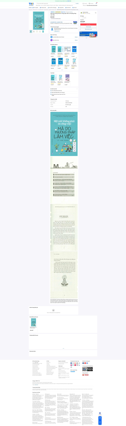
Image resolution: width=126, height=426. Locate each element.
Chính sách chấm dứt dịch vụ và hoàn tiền (63, 375)
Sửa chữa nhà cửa (61, 411)
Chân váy (51, 396)
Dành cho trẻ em (36, 406)
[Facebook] (83, 363)
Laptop (65, 408)
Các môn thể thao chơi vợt (87, 405)
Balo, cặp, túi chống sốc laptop (63, 395)
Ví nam (46, 422)
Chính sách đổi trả (35, 370)
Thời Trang (77, 395)
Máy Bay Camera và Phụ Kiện (87, 415)
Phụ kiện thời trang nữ (60, 398)
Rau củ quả (35, 403)
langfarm (36, 389)
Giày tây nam (51, 413)
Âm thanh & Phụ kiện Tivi (85, 395)
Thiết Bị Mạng (62, 407)
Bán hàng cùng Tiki (61, 363)
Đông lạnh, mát (38, 404)
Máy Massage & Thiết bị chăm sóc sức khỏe (38, 417)
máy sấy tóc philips (88, 419)
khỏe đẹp (48, 5)
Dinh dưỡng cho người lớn (37, 398)
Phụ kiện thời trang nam (62, 399)
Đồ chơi (41, 395)
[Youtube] (85, 363)
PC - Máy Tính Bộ (61, 408)
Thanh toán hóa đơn (72, 412)
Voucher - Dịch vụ (73, 411)
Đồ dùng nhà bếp (34, 423)
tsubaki (45, 389)
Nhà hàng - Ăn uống (74, 414)
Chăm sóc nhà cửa (37, 408)
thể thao (57, 5)
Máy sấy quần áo (86, 398)
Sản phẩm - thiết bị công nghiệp (75, 400)
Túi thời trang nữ (48, 417)
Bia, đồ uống (35, 405)
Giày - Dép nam (47, 412)
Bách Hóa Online (60, 417)
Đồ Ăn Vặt (60, 420)
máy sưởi (83, 418)
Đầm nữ (48, 395)
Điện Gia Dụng (34, 422)
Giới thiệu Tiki (48, 362)
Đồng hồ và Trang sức (61, 401)
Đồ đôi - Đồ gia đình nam (51, 403)
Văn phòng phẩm (76, 422)
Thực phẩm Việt (40, 403)
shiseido (33, 389)
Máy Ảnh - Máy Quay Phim (86, 409)
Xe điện (78, 418)
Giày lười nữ (52, 410)
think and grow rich (69, 5)
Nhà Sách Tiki (72, 421)
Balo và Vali (59, 394)
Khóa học (77, 412)
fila (43, 389)
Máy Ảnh (89, 415)
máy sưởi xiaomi (88, 421)
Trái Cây (33, 402)
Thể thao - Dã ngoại (74, 396)
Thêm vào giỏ (88, 26)
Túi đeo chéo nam (49, 422)
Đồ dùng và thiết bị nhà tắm (63, 413)
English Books (75, 423)
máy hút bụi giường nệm (87, 422)
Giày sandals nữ (49, 409)
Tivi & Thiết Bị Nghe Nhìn (75, 401)
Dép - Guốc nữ (51, 408)
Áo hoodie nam (49, 402)
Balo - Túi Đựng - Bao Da (87, 413)
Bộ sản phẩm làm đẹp (37, 420)
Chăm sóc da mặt (35, 415)
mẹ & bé (44, 5)
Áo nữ (46, 395)
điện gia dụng (38, 5)
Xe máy (72, 419)
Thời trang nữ (47, 394)
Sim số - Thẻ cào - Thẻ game (77, 415)
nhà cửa (51, 5)
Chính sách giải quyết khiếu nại (51, 368)
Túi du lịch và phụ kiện (62, 395)
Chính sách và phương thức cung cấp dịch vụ (63, 373)
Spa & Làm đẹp (76, 413)
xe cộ (42, 5)
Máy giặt (85, 396)
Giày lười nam (47, 413)
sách (54, 5)
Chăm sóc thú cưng (60, 418)
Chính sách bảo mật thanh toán (51, 366)
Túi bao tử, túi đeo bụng (52, 423)
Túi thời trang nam (48, 421)
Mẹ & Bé (75, 398)
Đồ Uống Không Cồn (62, 421)
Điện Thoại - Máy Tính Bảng (37, 409)
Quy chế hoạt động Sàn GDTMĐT (63, 362)
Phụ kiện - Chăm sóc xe (73, 418)
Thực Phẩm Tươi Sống (36, 401)
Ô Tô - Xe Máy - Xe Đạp (74, 417)
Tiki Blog (48, 363)
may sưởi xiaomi (86, 420)
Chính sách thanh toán (61, 370)
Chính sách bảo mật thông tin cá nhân (52, 367)
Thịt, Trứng (36, 402)
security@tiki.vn (39, 375)
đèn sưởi (86, 418)
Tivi (84, 397)
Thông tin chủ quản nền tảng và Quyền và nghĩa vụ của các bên (63, 377)
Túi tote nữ (50, 419)
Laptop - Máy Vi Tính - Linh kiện (62, 404)
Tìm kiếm (77, 3)
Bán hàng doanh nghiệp (50, 373)
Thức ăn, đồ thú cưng (37, 407)
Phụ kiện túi (53, 419)
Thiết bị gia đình (40, 423)
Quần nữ (51, 395)
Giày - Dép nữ (47, 407)
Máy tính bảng (36, 412)
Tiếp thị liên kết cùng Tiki (50, 372)
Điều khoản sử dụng (49, 369)
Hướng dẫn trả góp (35, 371)
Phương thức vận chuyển (35, 368)
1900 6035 (36, 384)
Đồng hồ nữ (62, 402)
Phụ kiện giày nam (49, 415)
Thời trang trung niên (49, 398)
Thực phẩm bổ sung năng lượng (87, 407)
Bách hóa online (74, 399)
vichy (41, 389)
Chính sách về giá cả (61, 367)
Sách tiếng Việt (72, 422)
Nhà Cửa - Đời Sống (60, 409)
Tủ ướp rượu (91, 398)
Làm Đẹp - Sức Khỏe (35, 414)
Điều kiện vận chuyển (50, 374)
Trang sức (58, 402)
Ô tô (74, 419)
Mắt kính (65, 398)
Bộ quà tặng (61, 422)
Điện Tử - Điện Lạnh (85, 394)
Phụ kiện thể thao (87, 402)
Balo (58, 395)
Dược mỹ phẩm (40, 420)
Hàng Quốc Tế (72, 394)
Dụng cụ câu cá (86, 404)
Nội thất (61, 412)
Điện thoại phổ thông (37, 411)
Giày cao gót (47, 408)
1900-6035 (36, 362)
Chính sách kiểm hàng (35, 369)
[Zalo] (87, 363)
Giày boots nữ (48, 410)
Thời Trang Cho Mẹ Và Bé (36, 395)
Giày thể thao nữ (89, 406)
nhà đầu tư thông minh (62, 5)
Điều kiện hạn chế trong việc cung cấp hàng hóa (63, 369)
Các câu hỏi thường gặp (35, 364)
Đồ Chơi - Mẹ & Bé (35, 394)
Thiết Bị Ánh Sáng (87, 411)
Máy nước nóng (87, 397)
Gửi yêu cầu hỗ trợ (35, 365)
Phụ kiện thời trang (60, 397)
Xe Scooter (77, 419)
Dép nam (49, 414)
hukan (39, 389)
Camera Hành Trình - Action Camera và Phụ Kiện (87, 412)
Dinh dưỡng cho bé (37, 397)
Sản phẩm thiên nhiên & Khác (37, 418)
